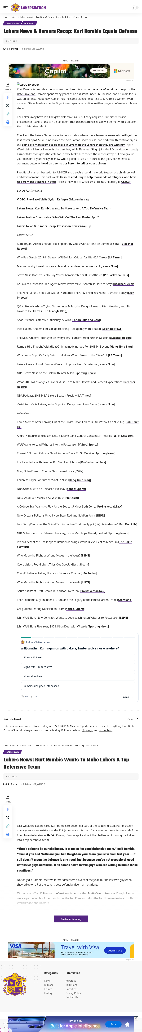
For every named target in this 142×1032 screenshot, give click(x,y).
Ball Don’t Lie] (128, 524)
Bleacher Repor (120, 337)
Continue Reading (71, 919)
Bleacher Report (123, 284)
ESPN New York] (123, 435)
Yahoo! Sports (75, 609)
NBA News (29, 23)
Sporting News (112, 328)
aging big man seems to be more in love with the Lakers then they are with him (73, 144)
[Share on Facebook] (7, 97)
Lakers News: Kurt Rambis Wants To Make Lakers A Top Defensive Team (64, 208)
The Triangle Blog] (55, 311)
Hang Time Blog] (122, 346)
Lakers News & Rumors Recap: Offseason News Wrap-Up (54, 226)
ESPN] (79, 471)
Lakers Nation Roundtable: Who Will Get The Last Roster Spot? (58, 217)
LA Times (115, 257)
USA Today (89, 573)
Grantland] (125, 600)
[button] (6, 7)
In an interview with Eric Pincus (44, 835)
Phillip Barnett (11, 784)
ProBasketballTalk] (116, 275)
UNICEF (126, 181)
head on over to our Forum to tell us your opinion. (73, 163)
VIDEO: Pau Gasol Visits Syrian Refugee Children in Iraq (53, 199)
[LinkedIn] (137, 719)
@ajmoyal (87, 730)
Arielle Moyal (10, 48)
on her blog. (106, 730)
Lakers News (12, 23)
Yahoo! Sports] (88, 444)
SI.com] (84, 564)
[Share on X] (7, 105)
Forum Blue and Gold (86, 320)
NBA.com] (72, 497)
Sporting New (104, 453)
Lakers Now (109, 266)
